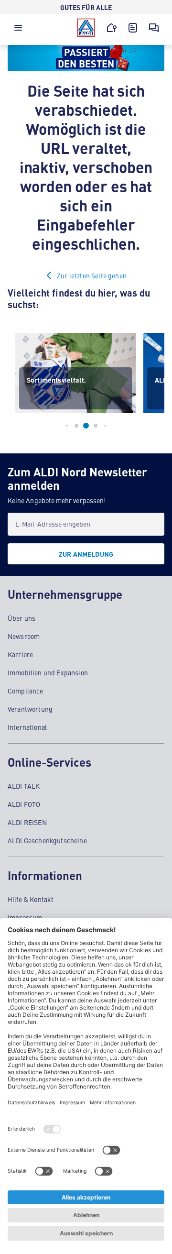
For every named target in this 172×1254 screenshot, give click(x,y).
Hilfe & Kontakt (31, 899)
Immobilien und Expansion (48, 672)
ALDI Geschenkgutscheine (47, 840)
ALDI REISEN (27, 822)
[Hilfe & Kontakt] (154, 27)
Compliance (25, 690)
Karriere (20, 654)
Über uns (21, 618)
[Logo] (86, 27)
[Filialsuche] (112, 27)
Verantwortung (30, 709)
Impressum (25, 917)
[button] (18, 30)
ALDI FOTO (24, 804)
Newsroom (24, 636)
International (27, 727)
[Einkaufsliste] (133, 27)
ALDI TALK (24, 786)
